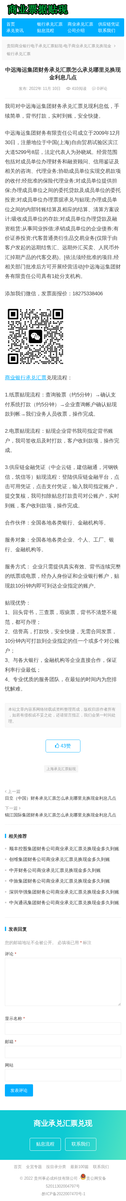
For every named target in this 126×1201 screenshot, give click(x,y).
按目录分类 (56, 1166)
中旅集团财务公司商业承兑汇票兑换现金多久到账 (59, 880)
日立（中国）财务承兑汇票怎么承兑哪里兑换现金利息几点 (60, 798)
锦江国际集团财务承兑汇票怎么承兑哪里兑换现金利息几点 (60, 814)
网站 (9, 1065)
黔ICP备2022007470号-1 (63, 1194)
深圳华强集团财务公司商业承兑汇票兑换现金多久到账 (64, 891)
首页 (10, 24)
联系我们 (106, 30)
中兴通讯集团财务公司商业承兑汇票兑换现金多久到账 (64, 902)
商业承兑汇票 (80, 24)
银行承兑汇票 (50, 24)
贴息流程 (45, 30)
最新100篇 (79, 1166)
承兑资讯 (15, 30)
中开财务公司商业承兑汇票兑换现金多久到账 (55, 870)
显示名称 (15, 1018)
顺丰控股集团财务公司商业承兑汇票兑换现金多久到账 (64, 848)
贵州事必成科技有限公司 (56, 1178)
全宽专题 (34, 1166)
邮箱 (10, 1041)
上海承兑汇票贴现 (61, 769)
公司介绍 (76, 30)
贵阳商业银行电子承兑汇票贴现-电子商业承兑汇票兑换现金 (59, 46)
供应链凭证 (109, 24)
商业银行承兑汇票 (25, 377)
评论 (10, 953)
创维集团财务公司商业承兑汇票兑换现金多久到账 (59, 859)
